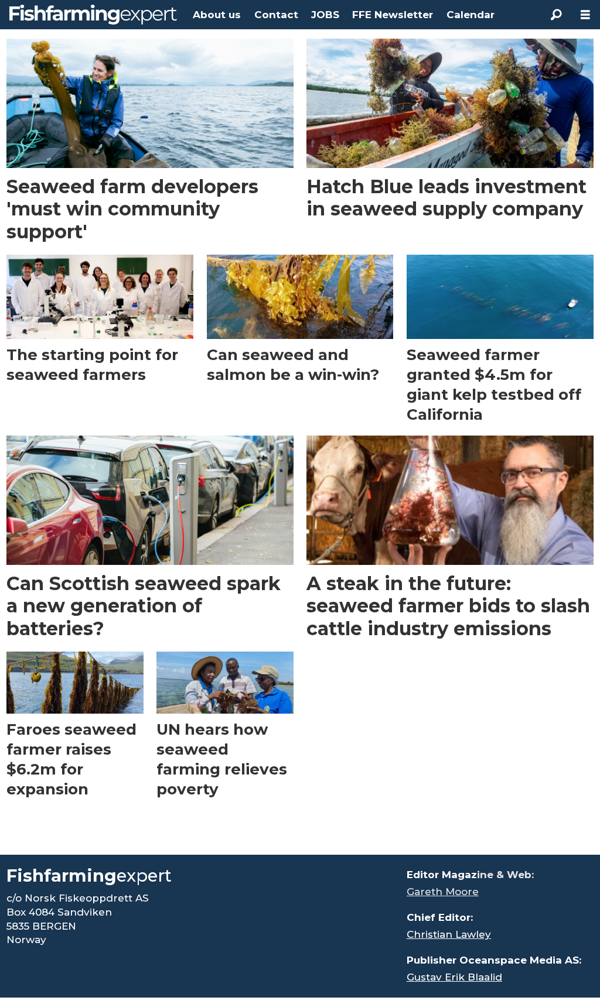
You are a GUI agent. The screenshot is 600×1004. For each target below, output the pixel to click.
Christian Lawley (449, 934)
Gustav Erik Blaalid (454, 977)
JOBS (325, 14)
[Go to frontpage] (93, 15)
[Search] (556, 14)
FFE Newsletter (392, 14)
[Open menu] (585, 15)
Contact (276, 14)
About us (217, 14)
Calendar (470, 14)
